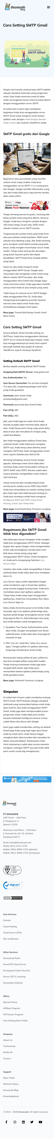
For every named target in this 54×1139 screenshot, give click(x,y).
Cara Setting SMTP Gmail (25, 25)
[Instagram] (15, 1122)
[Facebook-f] (6, 1122)
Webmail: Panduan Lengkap (29, 680)
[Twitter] (32, 1122)
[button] (48, 7)
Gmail (34, 185)
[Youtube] (40, 1122)
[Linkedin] (23, 1122)
